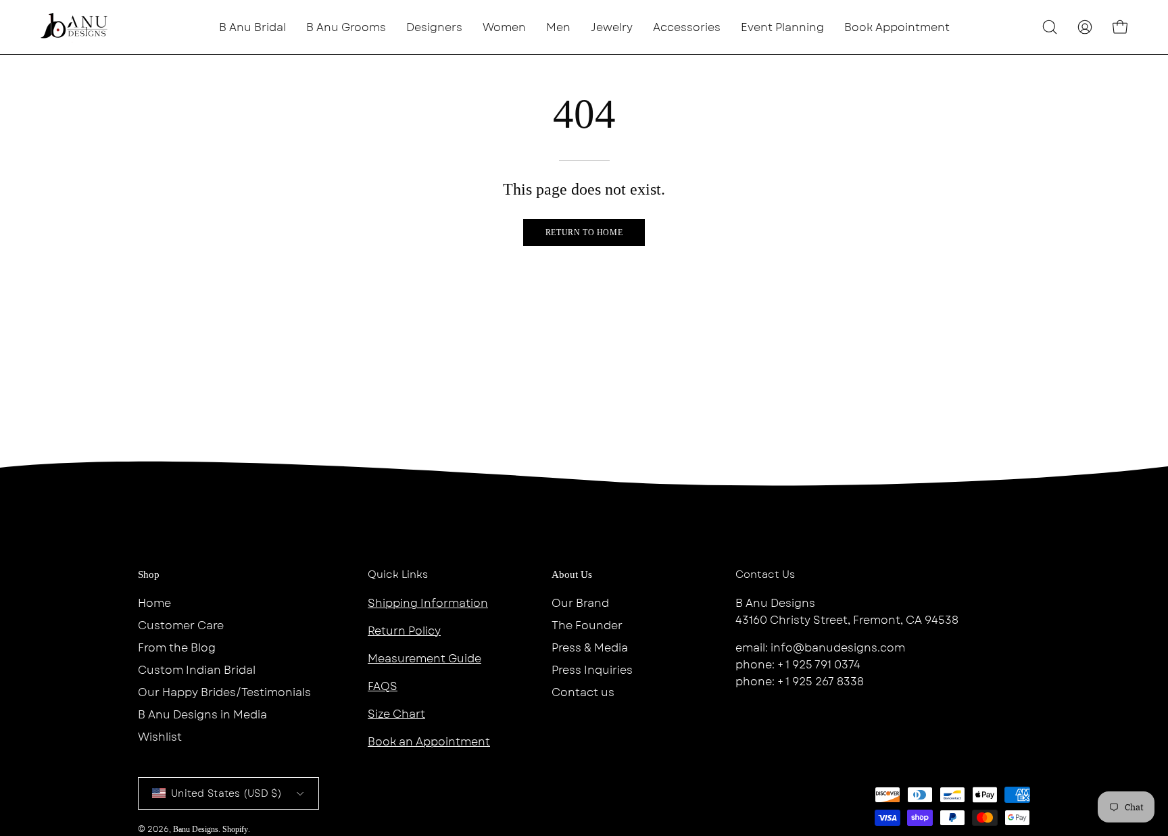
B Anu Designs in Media (202, 714)
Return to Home (584, 232)
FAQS (382, 686)
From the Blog (177, 648)
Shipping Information (428, 603)
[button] (434, 27)
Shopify (235, 829)
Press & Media (590, 648)
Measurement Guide (424, 658)
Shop (149, 574)
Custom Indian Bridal (197, 670)
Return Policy (404, 631)
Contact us (583, 692)
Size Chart (396, 714)
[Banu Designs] (74, 27)
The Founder (587, 625)
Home (154, 603)
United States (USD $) (226, 793)
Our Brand (580, 603)
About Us (572, 574)
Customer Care (181, 625)
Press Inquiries (592, 670)
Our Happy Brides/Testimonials (224, 692)
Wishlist (160, 737)
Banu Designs (195, 829)
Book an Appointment (429, 741)
